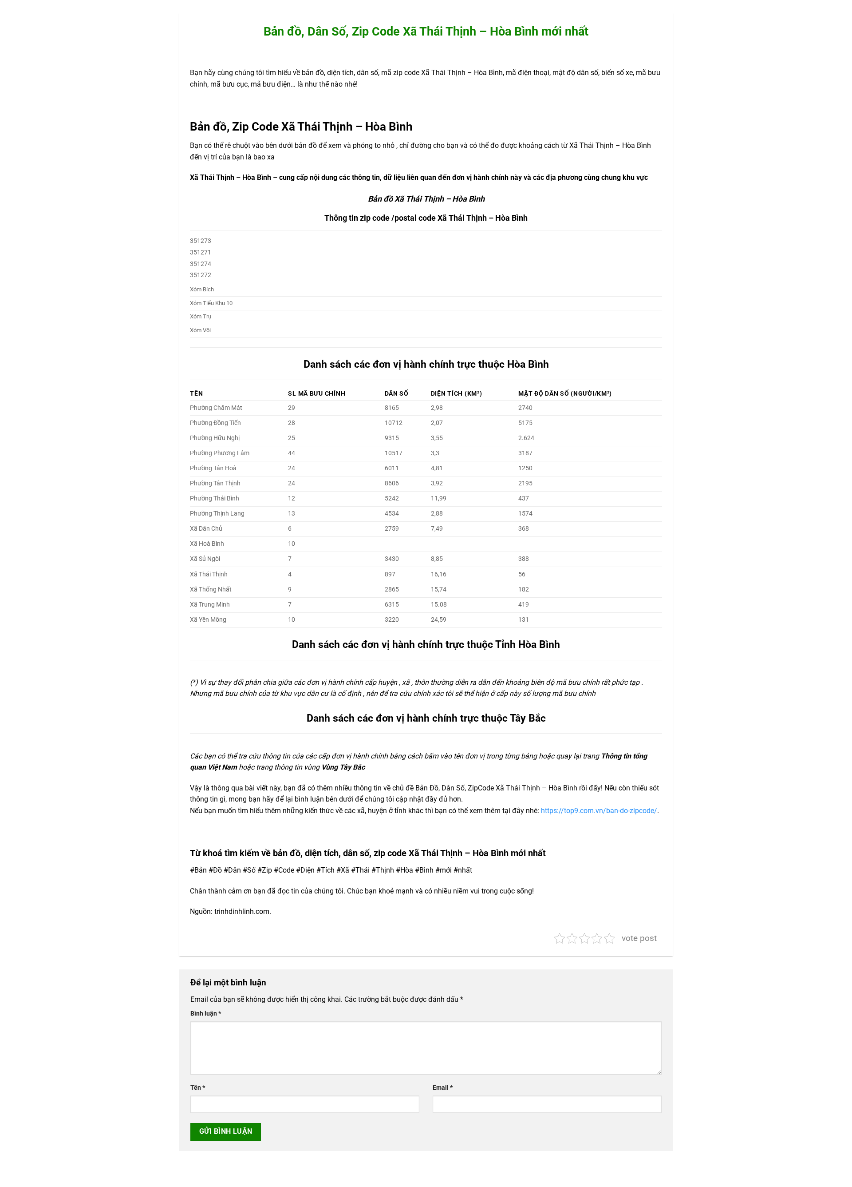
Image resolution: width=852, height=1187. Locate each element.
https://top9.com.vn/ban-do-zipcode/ (599, 810)
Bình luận (205, 1013)
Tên (197, 1088)
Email (443, 1088)
